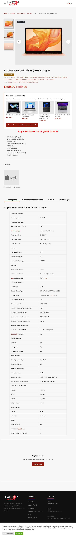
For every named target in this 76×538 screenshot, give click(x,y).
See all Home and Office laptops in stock (22, 125)
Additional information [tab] (32, 199)
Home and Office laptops (47, 77)
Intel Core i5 (62, 77)
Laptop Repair (32, 505)
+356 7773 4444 (53, 504)
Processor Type (15, 231)
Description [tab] (12, 199)
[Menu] (5, 3)
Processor (25, 80)
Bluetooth (14, 334)
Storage (52, 80)
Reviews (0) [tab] (64, 199)
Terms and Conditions (35, 511)
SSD (46, 80)
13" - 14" (16, 77)
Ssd (46, 278)
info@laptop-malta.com (54, 511)
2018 (10, 82)
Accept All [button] (19, 533)
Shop (42, 80)
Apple (22, 77)
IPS (52, 295)
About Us (31, 502)
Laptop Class (9, 80)
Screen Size (35, 80)
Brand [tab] (51, 199)
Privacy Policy (32, 518)
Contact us (31, 508)
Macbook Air (33, 82)
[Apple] (11, 177)
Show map (38, 464)
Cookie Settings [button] (8, 533)
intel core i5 (22, 82)
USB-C (20, 429)
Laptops (18, 80)
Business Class (31, 77)
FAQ (29, 515)
